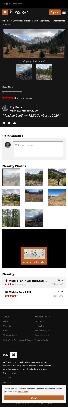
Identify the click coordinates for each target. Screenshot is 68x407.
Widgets (7, 326)
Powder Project (42, 335)
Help (5, 321)
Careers (7, 382)
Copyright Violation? (34, 61)
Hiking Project (41, 326)
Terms (40, 403)
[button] (3, 123)
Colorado (6, 20)
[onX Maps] (10, 357)
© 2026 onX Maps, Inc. (25, 403)
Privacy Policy (23, 392)
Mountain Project (42, 316)
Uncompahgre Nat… (41, 20)
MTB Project (40, 321)
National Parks (41, 340)
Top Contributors (10, 335)
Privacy (49, 403)
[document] (34, 393)
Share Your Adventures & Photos (18, 340)
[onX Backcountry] (12, 4)
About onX (8, 377)
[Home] (16, 12)
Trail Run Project (42, 330)
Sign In (55, 12)
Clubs (5, 330)
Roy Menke (16, 107)
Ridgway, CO (32, 110)
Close (34, 397)
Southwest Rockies (21, 20)
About (6, 316)
